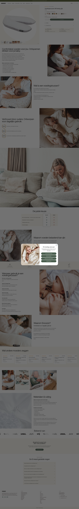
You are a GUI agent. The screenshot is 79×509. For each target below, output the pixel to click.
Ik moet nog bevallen (48, 253)
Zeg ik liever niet (48, 261)
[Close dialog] (56, 245)
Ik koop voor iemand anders (49, 258)
